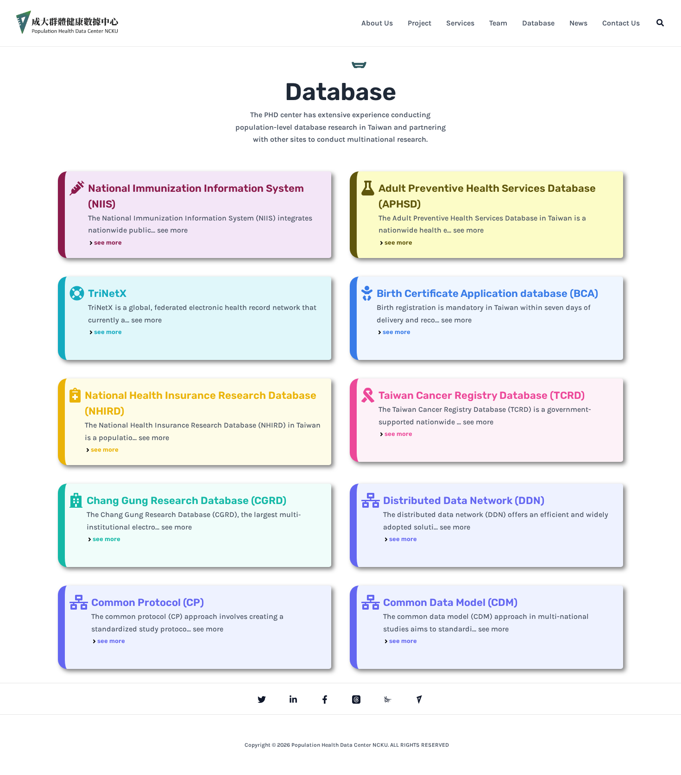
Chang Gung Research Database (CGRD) (186, 500)
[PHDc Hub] (419, 699)
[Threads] (356, 699)
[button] (660, 23)
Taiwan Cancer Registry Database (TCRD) (481, 395)
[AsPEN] (388, 699)
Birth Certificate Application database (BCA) (487, 293)
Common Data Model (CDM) (450, 602)
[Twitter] (262, 699)
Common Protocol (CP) (147, 602)
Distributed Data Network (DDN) (463, 500)
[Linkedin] (293, 699)
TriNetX (107, 293)
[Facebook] (325, 699)
